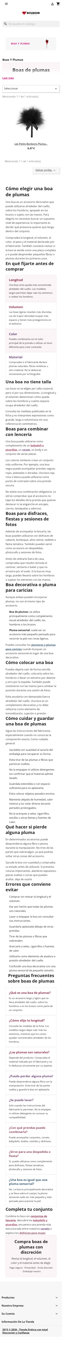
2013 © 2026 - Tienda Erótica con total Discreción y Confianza (25, 1331)
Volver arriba (45, 170)
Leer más (8, 78)
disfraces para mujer (32, 1233)
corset (26, 449)
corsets (45, 1228)
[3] (31, 152)
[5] (37, 152)
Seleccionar (31, 89)
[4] (34, 152)
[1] (25, 152)
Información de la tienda (18, 1321)
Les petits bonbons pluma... (31, 144)
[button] (7, 4)
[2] (28, 152)
